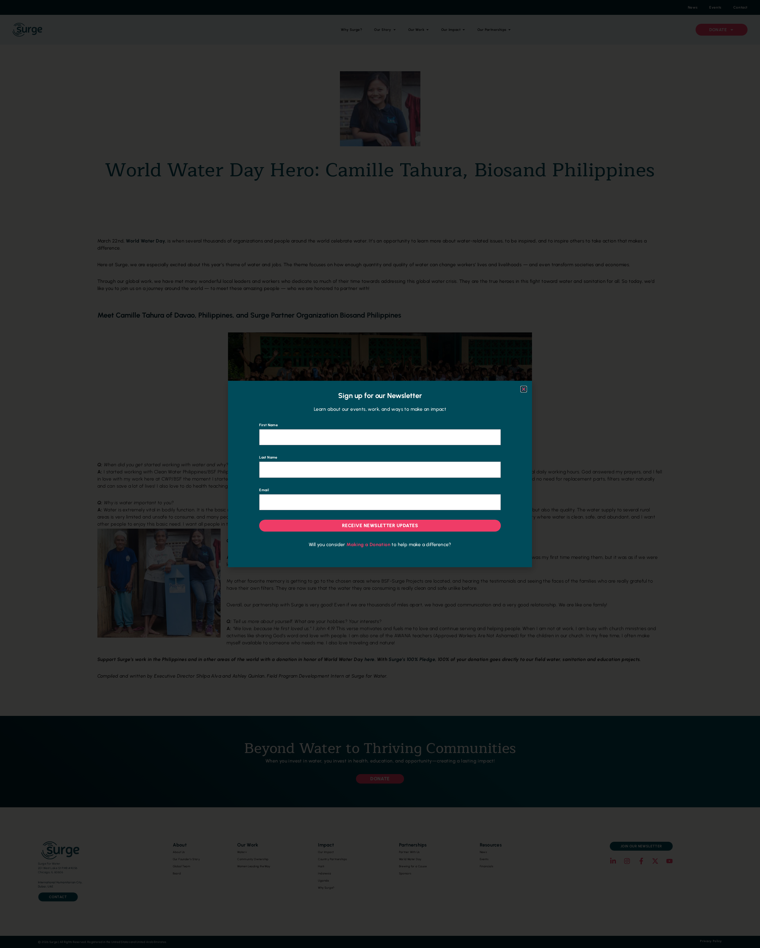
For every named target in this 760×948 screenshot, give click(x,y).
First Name (268, 425)
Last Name (268, 457)
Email (264, 490)
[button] (523, 389)
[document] (380, 474)
